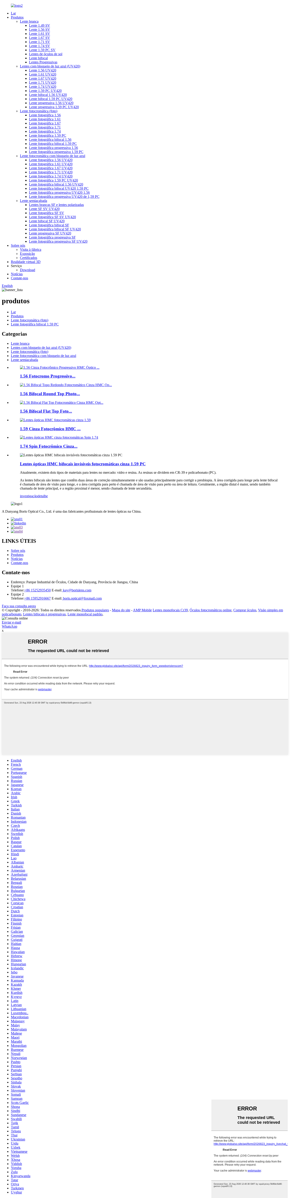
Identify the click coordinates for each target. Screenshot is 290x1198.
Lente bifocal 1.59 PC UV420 (50, 99)
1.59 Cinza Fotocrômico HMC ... (50, 428)
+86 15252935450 (37, 590)
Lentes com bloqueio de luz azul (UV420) (50, 66)
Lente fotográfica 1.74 (45, 131)
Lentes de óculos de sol (45, 54)
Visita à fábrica (30, 249)
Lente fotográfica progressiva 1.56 (53, 148)
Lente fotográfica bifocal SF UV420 (55, 229)
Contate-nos (19, 278)
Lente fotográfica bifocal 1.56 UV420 (56, 184)
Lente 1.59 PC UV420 (45, 91)
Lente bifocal (38, 58)
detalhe (43, 496)
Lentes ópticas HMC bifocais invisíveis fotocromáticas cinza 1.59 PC (83, 464)
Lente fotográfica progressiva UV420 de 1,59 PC (64, 196)
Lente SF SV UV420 (44, 209)
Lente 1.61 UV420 (42, 74)
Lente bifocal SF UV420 (47, 221)
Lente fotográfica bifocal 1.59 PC (53, 144)
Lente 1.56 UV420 (42, 70)
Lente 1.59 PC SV (42, 50)
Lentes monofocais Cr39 (170, 610)
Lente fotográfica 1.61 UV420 (50, 164)
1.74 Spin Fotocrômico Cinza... (48, 446)
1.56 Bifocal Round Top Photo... (50, 393)
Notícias (17, 274)
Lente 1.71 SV (39, 42)
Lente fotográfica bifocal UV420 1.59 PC (59, 188)
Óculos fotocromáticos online (211, 610)
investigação (29, 496)
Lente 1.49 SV (39, 25)
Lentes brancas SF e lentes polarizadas (56, 205)
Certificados (28, 258)
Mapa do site (121, 610)
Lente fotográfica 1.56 (45, 115)
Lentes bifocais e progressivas (44, 614)
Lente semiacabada (33, 201)
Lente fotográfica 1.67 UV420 (50, 168)
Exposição (27, 254)
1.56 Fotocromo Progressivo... (47, 376)
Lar (13, 13)
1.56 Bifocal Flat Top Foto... (46, 411)
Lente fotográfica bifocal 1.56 (50, 139)
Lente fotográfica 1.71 (45, 127)
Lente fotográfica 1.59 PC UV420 (53, 180)
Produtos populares (95, 610)
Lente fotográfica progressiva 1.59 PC (56, 152)
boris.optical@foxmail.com (82, 598)
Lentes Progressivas (43, 62)
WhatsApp (9, 626)
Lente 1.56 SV (39, 29)
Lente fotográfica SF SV (46, 213)
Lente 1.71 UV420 (42, 82)
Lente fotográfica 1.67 (45, 123)
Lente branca (29, 21)
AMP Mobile (142, 610)
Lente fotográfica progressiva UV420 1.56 (59, 192)
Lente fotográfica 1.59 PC (47, 135)
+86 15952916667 (37, 598)
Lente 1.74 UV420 (42, 86)
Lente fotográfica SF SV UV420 (52, 217)
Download (27, 270)
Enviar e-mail (11, 622)
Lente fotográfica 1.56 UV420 (50, 160)
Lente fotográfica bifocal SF (49, 225)
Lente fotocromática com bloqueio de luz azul (52, 156)
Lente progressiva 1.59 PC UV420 (54, 107)
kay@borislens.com (76, 590)
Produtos (17, 17)
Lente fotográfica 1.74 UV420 (50, 176)
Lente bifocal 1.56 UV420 (48, 95)
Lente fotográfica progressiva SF (52, 237)
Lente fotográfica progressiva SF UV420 (58, 241)
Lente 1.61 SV (39, 34)
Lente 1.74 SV (39, 46)
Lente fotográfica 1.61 (45, 119)
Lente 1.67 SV (39, 38)
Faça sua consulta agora (19, 606)
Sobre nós (18, 245)
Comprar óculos (244, 610)
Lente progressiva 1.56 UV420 (51, 103)
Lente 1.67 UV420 (42, 78)
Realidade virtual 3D (26, 262)
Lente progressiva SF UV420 (50, 233)
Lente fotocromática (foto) (38, 111)
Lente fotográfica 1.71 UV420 (50, 172)
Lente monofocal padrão (85, 614)
